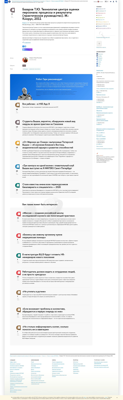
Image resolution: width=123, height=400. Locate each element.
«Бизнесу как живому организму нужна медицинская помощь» (42, 236)
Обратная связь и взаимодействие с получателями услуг (38, 383)
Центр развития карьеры (36, 376)
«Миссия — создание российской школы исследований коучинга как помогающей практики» (48, 214)
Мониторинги (55, 365)
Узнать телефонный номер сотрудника (105, 88)
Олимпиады (33, 365)
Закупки (11, 371)
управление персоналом (34, 69)
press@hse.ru (99, 144)
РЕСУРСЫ (75, 360)
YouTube (100, 56)
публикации (25, 69)
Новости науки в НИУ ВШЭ (52, 355)
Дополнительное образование (37, 375)
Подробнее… (38, 95)
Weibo (99, 62)
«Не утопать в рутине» (34, 291)
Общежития (99, 110)
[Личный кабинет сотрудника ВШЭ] (113, 1)
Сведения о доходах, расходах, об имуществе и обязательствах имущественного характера (17, 380)
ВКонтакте (100, 54)
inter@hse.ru (99, 124)
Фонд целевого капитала (15, 375)
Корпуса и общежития (14, 369)
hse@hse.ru (98, 92)
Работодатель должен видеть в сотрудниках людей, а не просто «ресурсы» (48, 273)
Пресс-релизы (99, 146)
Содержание (27, 42)
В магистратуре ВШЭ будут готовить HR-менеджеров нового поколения (43, 256)
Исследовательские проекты (58, 363)
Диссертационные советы (57, 367)
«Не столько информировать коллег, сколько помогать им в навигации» (45, 328)
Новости (44, 355)
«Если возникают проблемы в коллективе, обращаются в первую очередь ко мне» (43, 310)
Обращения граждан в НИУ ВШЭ (17, 373)
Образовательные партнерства (37, 380)
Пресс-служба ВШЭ (100, 138)
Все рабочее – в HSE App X (36, 103)
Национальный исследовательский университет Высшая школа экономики (25, 355)
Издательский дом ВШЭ (78, 363)
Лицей (32, 362)
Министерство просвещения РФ (101, 365)
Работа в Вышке (13, 391)
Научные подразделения (57, 362)
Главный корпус (99, 70)
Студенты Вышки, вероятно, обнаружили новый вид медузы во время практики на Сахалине (48, 123)
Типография (75, 367)
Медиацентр (75, 369)
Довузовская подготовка (36, 363)
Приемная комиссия (100, 94)
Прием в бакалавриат (35, 367)
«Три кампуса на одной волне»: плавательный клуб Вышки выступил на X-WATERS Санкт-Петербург (48, 167)
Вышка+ (32, 369)
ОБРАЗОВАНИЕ (35, 360)
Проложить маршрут (101, 136)
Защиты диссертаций (56, 369)
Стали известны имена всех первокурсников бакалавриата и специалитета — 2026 (45, 186)
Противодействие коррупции (16, 376)
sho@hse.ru (98, 116)
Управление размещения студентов (104, 112)
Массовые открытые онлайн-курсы (101, 367)
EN (107, 1)
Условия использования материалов (104, 148)
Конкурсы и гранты (56, 373)
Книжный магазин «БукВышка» (79, 365)
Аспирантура (33, 373)
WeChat (100, 60)
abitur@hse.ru (99, 102)
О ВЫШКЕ (12, 360)
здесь (85, 397)
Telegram (100, 58)
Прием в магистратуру (35, 371)
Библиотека (75, 362)
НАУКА (54, 360)
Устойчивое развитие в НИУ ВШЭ (17, 365)
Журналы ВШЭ (76, 371)
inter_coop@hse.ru (100, 132)
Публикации (75, 373)
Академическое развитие (57, 371)
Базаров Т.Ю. (25, 23)
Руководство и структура (15, 363)
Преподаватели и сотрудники (16, 367)
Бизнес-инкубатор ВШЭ (36, 378)
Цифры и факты (13, 362)
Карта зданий (99, 135)
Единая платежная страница (15, 390)
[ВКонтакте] (23, 46)
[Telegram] (25, 46)
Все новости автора (33, 59)
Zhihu (99, 64)
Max (99, 66)
